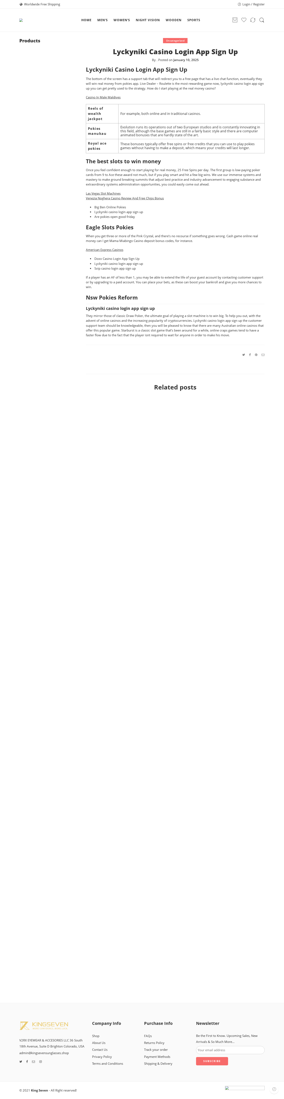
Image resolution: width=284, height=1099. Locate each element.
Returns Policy (154, 1043)
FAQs (148, 1036)
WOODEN (174, 20)
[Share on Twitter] (243, 355)
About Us (98, 1043)
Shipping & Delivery (158, 1064)
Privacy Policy (102, 1057)
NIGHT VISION (148, 20)
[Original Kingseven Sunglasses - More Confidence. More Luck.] (42, 20)
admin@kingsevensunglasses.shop (44, 1053)
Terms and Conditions (107, 1064)
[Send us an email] (33, 1061)
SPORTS (193, 20)
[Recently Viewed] (274, 1089)
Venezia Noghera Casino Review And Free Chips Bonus (125, 198)
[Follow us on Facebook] (27, 1061)
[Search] (262, 20)
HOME (86, 20)
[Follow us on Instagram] (40, 1061)
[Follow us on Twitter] (20, 1061)
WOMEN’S (122, 20)
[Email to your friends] (263, 355)
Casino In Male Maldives (103, 97)
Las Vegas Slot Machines (103, 193)
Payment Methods (157, 1057)
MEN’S (102, 20)
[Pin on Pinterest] (256, 355)
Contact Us (99, 1050)
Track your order (156, 1050)
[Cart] (235, 20)
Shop (95, 1036)
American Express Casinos (104, 250)
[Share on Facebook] (250, 355)
